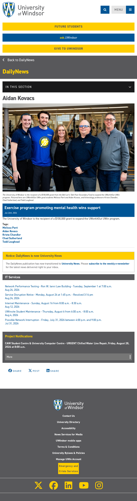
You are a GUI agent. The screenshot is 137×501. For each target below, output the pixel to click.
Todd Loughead (11, 241)
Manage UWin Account (68, 459)
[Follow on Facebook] (53, 487)
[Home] (23, 10)
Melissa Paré (10, 227)
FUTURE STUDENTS (69, 27)
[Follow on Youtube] (84, 487)
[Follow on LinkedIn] (68, 487)
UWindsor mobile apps (68, 440)
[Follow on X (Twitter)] (38, 487)
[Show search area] (105, 10)
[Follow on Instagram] (99, 487)
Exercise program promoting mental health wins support (52, 207)
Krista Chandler (12, 234)
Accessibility (68, 428)
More (9, 357)
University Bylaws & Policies (68, 453)
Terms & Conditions (68, 447)
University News (71, 263)
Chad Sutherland (12, 238)
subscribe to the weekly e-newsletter (109, 263)
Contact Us (68, 416)
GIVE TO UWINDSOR (68, 49)
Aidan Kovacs (10, 231)
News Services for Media (68, 434)
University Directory (68, 422)
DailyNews (26, 60)
